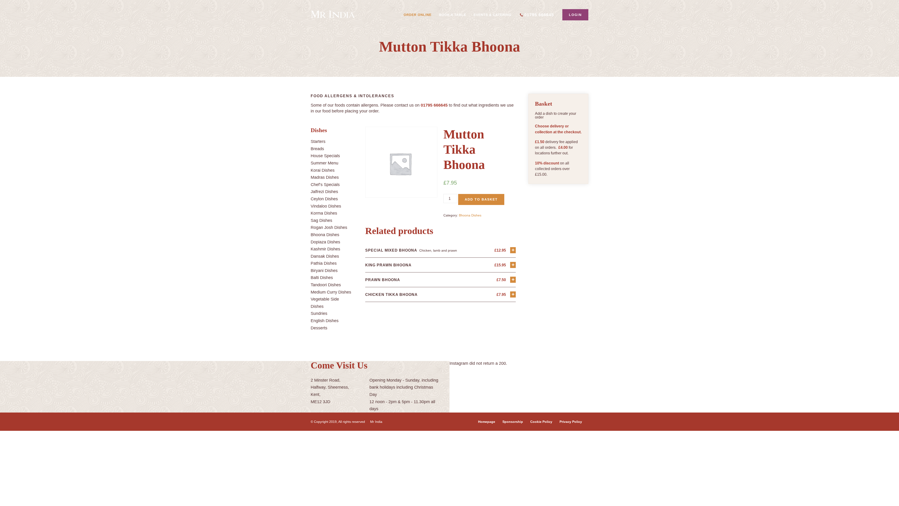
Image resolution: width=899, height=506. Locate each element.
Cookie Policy (541, 422)
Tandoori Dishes (326, 285)
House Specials (325, 155)
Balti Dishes (322, 277)
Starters (318, 141)
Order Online (417, 15)
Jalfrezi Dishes (324, 191)
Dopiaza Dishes (325, 242)
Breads (317, 148)
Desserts (319, 328)
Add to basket (481, 199)
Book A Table (452, 15)
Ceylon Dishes (324, 199)
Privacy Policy (571, 422)
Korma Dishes (324, 213)
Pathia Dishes (324, 263)
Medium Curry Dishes (331, 292)
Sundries (319, 313)
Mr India (376, 422)
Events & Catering (493, 15)
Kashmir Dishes (325, 249)
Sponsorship (512, 422)
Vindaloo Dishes (326, 206)
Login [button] (575, 15)
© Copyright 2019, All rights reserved (338, 422)
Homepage (486, 422)
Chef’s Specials (325, 184)
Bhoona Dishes (325, 234)
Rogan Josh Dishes (329, 227)
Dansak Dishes (325, 256)
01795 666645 (539, 14)
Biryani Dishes (324, 270)
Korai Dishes (323, 170)
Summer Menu (324, 163)
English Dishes (325, 320)
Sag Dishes (321, 220)
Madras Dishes (325, 177)
